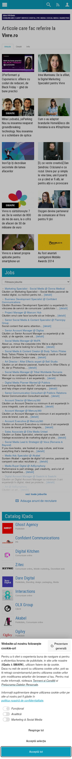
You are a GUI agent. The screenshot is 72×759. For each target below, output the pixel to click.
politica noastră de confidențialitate (22, 700)
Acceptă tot (36, 751)
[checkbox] (12, 708)
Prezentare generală (61, 646)
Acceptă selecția (36, 741)
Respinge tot (36, 730)
